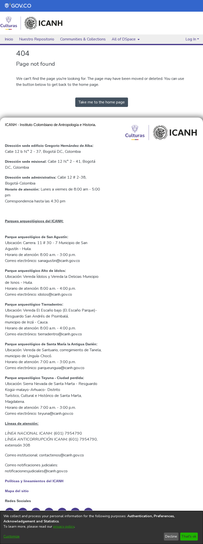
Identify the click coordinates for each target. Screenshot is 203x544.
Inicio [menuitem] (9, 39)
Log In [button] (191, 39)
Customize (11, 536)
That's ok (188, 536)
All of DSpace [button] (124, 39)
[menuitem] (125, 39)
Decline (171, 536)
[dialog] (101, 527)
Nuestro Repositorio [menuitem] (36, 39)
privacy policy (63, 526)
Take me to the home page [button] (101, 102)
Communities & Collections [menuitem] (83, 39)
